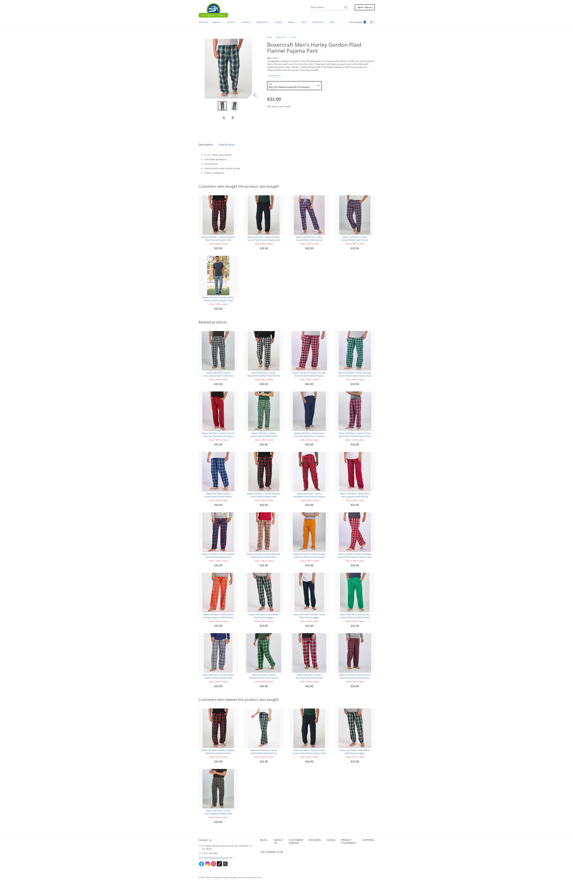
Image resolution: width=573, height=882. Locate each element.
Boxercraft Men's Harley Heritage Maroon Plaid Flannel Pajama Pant (309, 375)
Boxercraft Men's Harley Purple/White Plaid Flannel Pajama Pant (355, 240)
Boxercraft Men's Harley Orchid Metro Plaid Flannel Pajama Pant (355, 435)
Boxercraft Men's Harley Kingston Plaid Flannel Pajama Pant (218, 238)
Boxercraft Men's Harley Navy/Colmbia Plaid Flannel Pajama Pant (218, 496)
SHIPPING (368, 840)
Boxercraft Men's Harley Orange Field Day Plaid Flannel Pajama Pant (309, 557)
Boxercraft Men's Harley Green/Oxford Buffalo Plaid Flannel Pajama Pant (263, 436)
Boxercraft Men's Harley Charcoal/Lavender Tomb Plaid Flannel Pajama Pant (218, 375)
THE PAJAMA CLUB (271, 852)
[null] (223, 117)
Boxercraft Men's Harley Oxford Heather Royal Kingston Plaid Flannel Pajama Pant (218, 300)
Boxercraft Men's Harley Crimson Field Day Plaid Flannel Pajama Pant (218, 436)
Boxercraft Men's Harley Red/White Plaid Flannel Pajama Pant (309, 496)
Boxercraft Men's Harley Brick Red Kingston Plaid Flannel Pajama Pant (354, 496)
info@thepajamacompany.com (217, 857)
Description (205, 144)
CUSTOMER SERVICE (296, 841)
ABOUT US (278, 841)
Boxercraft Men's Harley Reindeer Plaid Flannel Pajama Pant (264, 555)
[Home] (213, 10)
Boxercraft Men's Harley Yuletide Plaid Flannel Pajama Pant (218, 555)
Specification (227, 144)
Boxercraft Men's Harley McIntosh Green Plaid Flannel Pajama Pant (263, 677)
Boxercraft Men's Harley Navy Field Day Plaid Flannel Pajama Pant (309, 436)
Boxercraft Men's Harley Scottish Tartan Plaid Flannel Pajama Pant (263, 238)
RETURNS (315, 840)
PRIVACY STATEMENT (348, 841)
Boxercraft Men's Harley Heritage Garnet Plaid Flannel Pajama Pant (354, 555)
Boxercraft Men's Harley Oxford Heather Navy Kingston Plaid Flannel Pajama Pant (218, 677)
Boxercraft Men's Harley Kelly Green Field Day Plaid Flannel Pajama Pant (354, 617)
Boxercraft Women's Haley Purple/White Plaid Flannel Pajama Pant (309, 240)
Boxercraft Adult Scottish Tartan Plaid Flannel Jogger (309, 616)
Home (269, 37)
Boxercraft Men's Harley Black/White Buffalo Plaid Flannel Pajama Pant (263, 375)
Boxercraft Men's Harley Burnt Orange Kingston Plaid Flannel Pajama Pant (218, 617)
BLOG (263, 840)
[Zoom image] (255, 96)
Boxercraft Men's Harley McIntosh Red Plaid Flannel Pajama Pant (309, 677)
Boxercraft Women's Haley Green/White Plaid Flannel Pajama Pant (264, 753)
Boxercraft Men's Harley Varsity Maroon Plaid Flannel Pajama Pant (354, 677)
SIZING (331, 840)
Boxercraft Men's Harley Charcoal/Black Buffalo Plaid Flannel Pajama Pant (218, 813)
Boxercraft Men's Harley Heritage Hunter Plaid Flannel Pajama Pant (355, 374)
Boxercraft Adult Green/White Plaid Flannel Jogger (264, 616)
